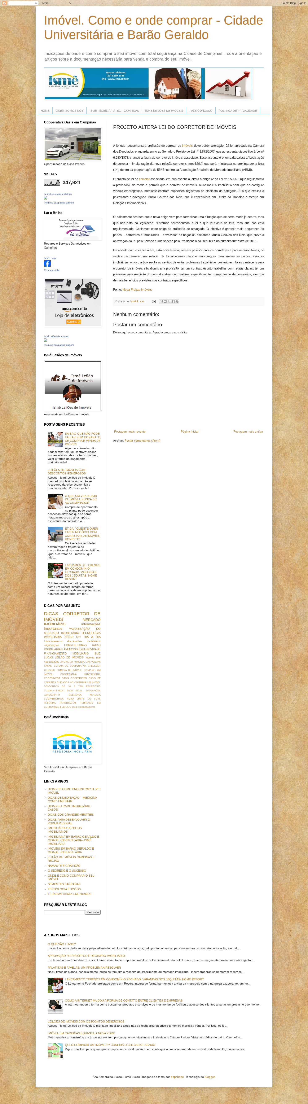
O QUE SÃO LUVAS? (62, 944)
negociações (51, 645)
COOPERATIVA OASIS (56, 678)
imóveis (187, 145)
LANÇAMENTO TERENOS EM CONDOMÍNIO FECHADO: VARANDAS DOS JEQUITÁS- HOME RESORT (82, 572)
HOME (45, 110)
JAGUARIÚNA (93, 690)
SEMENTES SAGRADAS (64, 884)
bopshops (177, 1076)
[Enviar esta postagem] (154, 301)
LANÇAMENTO (52, 694)
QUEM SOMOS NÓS (69, 110)
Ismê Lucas (50, 258)
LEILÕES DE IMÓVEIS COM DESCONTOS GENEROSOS (67, 471)
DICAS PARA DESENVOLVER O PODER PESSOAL (69, 821)
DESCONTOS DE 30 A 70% (63, 686)
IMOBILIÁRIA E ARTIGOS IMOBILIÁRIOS (65, 829)
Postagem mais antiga (248, 431)
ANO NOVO (66, 662)
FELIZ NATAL (75, 690)
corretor (144, 179)
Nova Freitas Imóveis (137, 289)
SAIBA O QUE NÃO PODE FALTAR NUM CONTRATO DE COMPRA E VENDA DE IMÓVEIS (82, 439)
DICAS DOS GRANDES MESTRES (71, 814)
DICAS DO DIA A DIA (83, 637)
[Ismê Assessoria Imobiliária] (45, 198)
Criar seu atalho (52, 270)
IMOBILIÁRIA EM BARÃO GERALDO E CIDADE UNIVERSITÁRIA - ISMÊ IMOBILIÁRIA (73, 840)
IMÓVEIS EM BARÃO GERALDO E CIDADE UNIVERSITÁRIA (71, 850)
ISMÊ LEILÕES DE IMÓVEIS (164, 110)
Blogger (210, 1076)
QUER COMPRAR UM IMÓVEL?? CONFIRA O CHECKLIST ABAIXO (110, 1045)
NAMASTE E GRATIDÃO (64, 865)
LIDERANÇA (75, 694)
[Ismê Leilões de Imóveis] (45, 340)
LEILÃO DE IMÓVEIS (69, 657)
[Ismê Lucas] (47, 265)
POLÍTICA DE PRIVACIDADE (238, 110)
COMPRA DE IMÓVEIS (69, 670)
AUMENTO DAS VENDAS (87, 662)
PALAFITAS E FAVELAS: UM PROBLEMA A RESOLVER (84, 967)
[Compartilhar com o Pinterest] (177, 301)
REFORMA (50, 703)
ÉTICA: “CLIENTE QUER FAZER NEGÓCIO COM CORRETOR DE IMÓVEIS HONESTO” (82, 534)
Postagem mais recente (130, 431)
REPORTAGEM (68, 703)
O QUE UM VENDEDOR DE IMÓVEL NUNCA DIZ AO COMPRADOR (81, 499)
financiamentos (53, 641)
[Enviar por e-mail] (161, 301)
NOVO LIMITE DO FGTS (84, 698)
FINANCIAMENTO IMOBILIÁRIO (66, 653)
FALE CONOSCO (200, 110)
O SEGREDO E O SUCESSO (67, 870)
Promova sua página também (59, 202)
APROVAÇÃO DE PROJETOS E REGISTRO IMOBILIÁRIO (86, 956)
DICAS (51, 613)
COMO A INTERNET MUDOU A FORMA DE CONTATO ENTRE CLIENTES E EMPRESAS (123, 1000)
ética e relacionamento (83, 707)
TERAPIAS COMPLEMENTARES (69, 894)
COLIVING (49, 670)
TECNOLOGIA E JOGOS (64, 889)
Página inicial (189, 431)
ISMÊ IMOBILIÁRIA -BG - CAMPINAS (114, 110)
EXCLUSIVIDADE (90, 649)
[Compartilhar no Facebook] (173, 301)
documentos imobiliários (84, 641)
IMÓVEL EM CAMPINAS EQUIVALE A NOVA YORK (81, 1033)
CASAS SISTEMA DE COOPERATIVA (65, 666)
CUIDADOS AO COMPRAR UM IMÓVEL (79, 682)
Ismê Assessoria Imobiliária (58, 194)
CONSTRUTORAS (75, 645)
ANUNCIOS (70, 649)
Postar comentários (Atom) (142, 440)
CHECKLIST (94, 666)
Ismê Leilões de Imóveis (56, 336)
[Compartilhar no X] (169, 301)
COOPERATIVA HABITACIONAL (80, 674)
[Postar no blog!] (165, 301)
